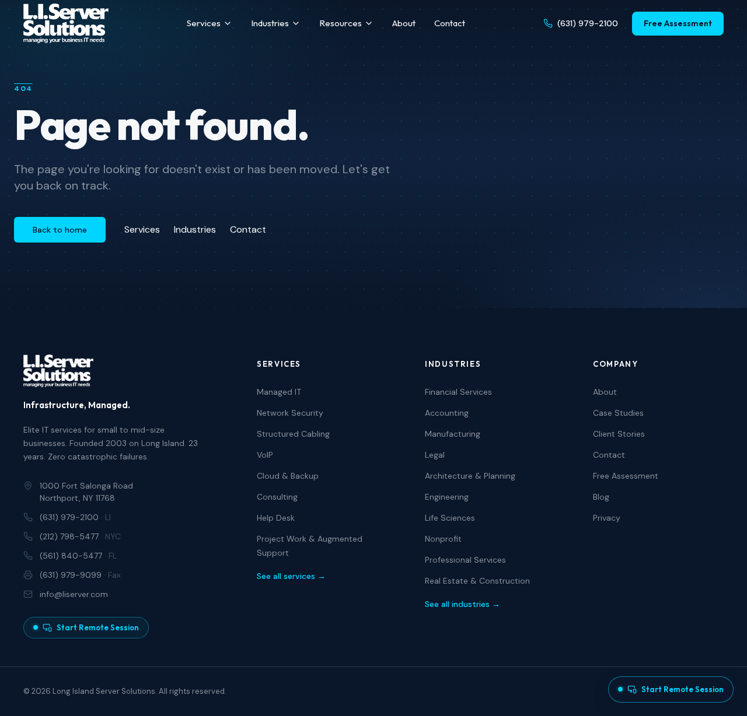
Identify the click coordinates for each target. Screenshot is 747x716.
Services (204, 23)
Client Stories (619, 434)
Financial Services (458, 392)
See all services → (291, 576)
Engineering (447, 497)
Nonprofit (443, 539)
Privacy (606, 518)
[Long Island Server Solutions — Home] (66, 23)
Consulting (277, 497)
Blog (601, 497)
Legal (435, 455)
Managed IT (279, 392)
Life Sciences (450, 518)
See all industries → (462, 604)
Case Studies (618, 413)
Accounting (447, 413)
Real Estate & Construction (477, 580)
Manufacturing (452, 434)
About (404, 23)
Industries (270, 23)
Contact (449, 23)
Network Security (290, 413)
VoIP (265, 455)
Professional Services (465, 559)
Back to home (60, 229)
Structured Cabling (293, 434)
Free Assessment (678, 23)
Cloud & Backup (288, 476)
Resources (340, 23)
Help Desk (276, 518)
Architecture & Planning (470, 476)
